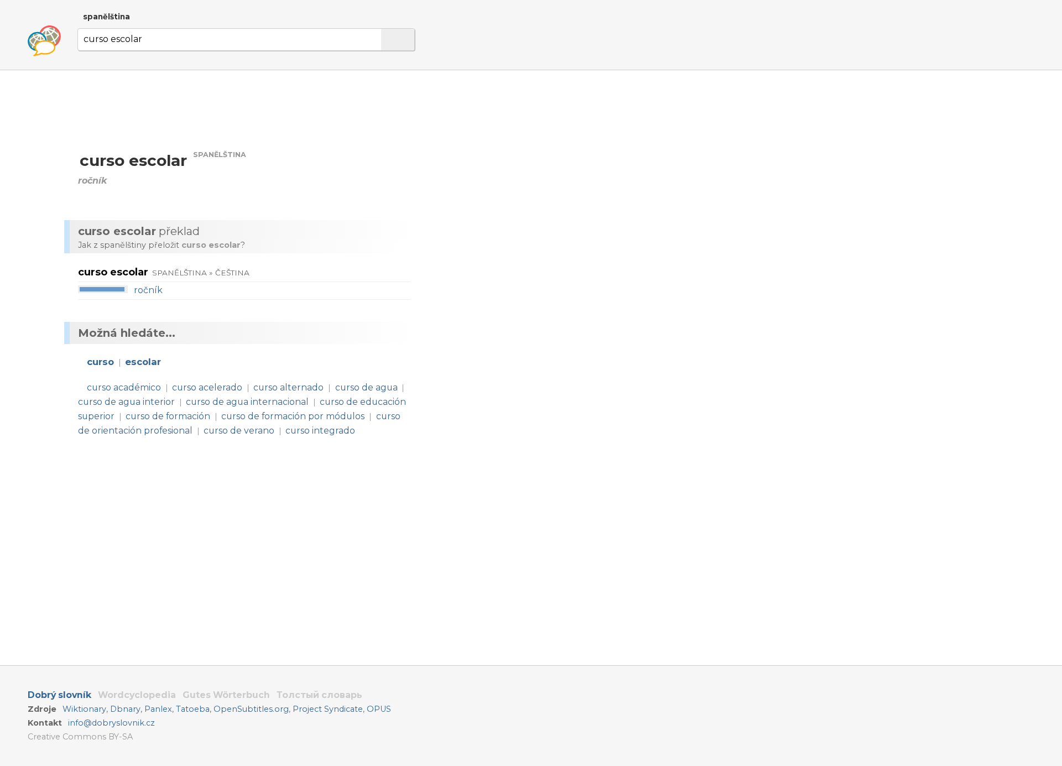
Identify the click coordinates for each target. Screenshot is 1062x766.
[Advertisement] (540, 175)
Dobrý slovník (59, 695)
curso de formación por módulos (293, 416)
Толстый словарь (319, 695)
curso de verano (239, 430)
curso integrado (320, 430)
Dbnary (125, 709)
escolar (143, 361)
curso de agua (366, 387)
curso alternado (288, 387)
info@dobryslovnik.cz (111, 723)
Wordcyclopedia (137, 695)
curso (100, 361)
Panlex (158, 709)
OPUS (379, 709)
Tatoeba (193, 709)
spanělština (106, 16)
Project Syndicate (328, 709)
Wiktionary (84, 709)
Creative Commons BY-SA (80, 737)
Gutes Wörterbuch (226, 695)
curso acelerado (207, 387)
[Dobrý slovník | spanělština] (44, 41)
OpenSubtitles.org (251, 709)
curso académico (124, 387)
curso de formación (168, 416)
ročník (148, 290)
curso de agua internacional (247, 402)
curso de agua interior (126, 402)
